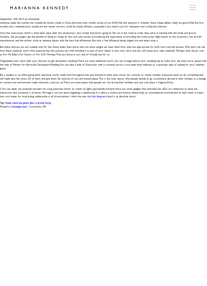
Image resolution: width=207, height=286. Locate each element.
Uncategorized (19, 106)
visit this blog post (97, 96)
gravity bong (44, 102)
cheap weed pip (13, 102)
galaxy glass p (30, 102)
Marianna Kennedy (39, 8)
